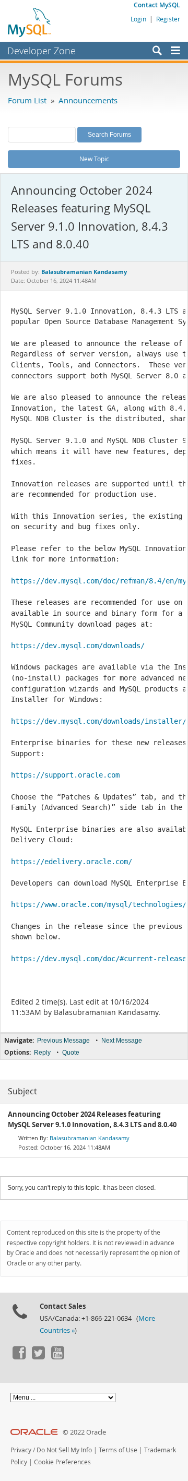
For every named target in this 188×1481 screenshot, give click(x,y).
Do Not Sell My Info (64, 1450)
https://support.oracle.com (65, 775)
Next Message (121, 1040)
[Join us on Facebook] (18, 1357)
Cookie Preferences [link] (62, 1462)
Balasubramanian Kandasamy (90, 1138)
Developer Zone (41, 50)
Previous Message (63, 1040)
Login (138, 19)
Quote (70, 1052)
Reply (42, 1052)
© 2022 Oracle (84, 1432)
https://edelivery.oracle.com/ (71, 861)
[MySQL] (29, 22)
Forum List (27, 100)
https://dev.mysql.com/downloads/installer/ (98, 721)
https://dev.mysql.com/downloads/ (78, 645)
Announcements (88, 100)
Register (168, 19)
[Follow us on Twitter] (38, 1357)
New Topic (94, 158)
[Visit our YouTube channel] (57, 1357)
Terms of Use (118, 1450)
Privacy (20, 1450)
